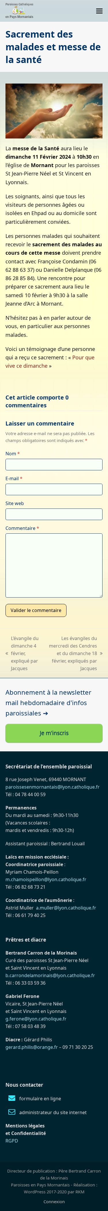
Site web (14, 503)
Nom (12, 453)
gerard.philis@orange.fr (31, 1047)
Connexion (54, 1201)
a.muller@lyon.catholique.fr (66, 908)
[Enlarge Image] (54, 110)
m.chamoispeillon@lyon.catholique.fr (45, 879)
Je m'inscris (54, 733)
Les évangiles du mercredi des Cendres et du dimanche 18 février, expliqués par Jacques (71, 653)
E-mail (13, 478)
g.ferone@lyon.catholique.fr (36, 1019)
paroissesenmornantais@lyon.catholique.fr (52, 787)
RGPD (11, 1141)
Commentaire (22, 528)
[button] (99, 10)
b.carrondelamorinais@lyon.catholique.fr (50, 975)
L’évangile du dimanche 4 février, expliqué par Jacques (22, 653)
